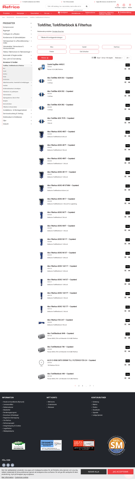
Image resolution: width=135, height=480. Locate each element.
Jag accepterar (120, 471)
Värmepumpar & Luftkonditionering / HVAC (16, 42)
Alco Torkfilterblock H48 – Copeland (60, 374)
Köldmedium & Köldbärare (12, 117)
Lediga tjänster (98, 415)
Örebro (95, 407)
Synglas (5, 101)
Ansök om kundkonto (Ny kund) (13, 402)
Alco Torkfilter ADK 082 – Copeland (60, 105)
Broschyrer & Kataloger (11, 415)
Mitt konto (51, 402)
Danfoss (116, 47)
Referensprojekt (8, 423)
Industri (6, 124)
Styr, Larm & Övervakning (12, 59)
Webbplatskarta (8, 431)
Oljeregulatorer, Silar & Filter (11, 98)
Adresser (51, 407)
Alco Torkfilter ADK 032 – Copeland (60, 78)
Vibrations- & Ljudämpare (10, 91)
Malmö (95, 404)
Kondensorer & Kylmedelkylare (14, 38)
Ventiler (5, 85)
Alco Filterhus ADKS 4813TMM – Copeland (63, 185)
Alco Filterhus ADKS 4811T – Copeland (61, 172)
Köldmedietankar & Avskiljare (12, 88)
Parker (52, 51)
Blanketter (6, 410)
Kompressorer (8, 27)
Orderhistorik (52, 404)
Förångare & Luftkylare (11, 34)
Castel (84, 47)
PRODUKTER (9, 23)
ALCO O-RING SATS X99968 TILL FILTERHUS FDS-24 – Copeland (71, 360)
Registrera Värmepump (11, 418)
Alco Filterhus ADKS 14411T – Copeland (62, 266)
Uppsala (95, 412)
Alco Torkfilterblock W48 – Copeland (60, 333)
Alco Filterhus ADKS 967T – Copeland (61, 212)
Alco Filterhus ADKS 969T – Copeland (61, 226)
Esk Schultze (84, 51)
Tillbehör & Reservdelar (10, 107)
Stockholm (96, 410)
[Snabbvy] (129, 69)
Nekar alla (93, 471)
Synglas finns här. (58, 31)
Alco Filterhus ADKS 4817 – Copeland (61, 199)
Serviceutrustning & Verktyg (13, 114)
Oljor (4, 121)
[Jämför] (125, 69)
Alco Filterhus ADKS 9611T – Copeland (61, 239)
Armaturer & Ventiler (10, 62)
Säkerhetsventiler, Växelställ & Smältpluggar (16, 82)
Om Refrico (7, 420)
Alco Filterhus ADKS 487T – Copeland (61, 145)
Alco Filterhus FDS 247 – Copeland (60, 320)
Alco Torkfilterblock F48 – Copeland (60, 347)
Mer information (8, 477)
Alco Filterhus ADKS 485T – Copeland (61, 132)
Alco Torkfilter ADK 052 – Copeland (60, 91)
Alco (51, 47)
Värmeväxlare (7, 94)
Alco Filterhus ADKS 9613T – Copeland (61, 253)
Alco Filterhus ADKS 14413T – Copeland (62, 280)
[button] (22, 13)
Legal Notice (7, 428)
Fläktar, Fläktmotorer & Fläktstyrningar (16, 52)
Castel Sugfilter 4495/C (56, 64)
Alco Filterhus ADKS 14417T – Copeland (62, 293)
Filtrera (43, 58)
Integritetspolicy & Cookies (12, 426)
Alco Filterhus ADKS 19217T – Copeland (62, 307)
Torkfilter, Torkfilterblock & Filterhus (13, 65)
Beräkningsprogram (10, 412)
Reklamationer (8, 407)
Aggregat (6, 31)
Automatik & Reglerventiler (12, 55)
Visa (127, 65)
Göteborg (96, 402)
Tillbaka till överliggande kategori (51, 37)
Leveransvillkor (8, 404)
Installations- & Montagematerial (15, 110)
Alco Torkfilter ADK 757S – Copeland (60, 118)
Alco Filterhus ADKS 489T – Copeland (61, 159)
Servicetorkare (7, 104)
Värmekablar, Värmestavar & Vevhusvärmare (13, 47)
